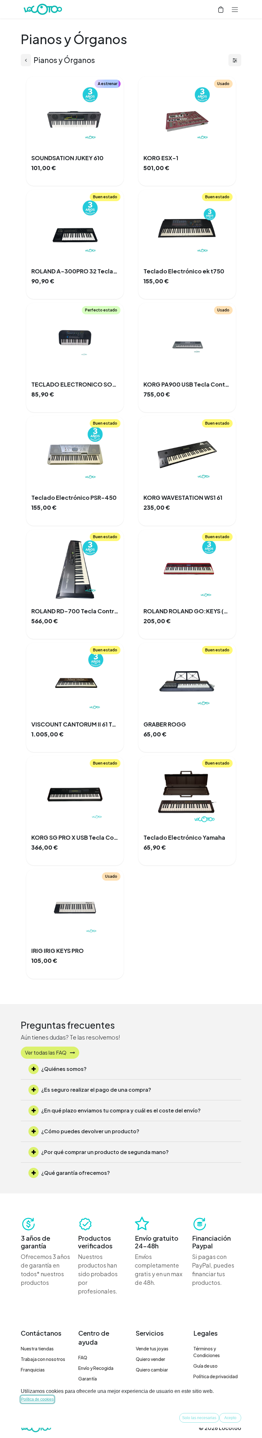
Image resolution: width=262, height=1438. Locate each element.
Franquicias (33, 1369)
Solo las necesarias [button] (199, 1418)
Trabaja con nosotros (43, 1359)
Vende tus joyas (152, 1348)
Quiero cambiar (152, 1369)
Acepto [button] (230, 1418)
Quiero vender (150, 1359)
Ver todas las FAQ (46, 1052)
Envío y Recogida (95, 1368)
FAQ (82, 1357)
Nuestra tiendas (37, 1348)
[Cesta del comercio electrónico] (221, 9)
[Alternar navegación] (234, 9)
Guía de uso (205, 1366)
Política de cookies (37, 1399)
